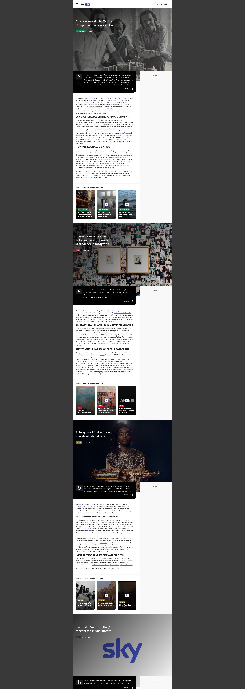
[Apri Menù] (78, 4)
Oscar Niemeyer (110, 129)
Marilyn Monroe (104, 343)
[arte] (86, 4)
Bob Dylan (89, 339)
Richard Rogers (122, 100)
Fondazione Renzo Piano (107, 159)
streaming (105, 163)
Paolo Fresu (103, 543)
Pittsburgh (95, 331)
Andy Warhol (108, 311)
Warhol (102, 355)
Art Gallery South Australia (122, 313)
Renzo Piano (112, 100)
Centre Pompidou (89, 98)
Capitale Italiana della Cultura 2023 (87, 506)
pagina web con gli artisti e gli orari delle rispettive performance (112, 565)
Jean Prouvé (99, 129)
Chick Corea (87, 529)
